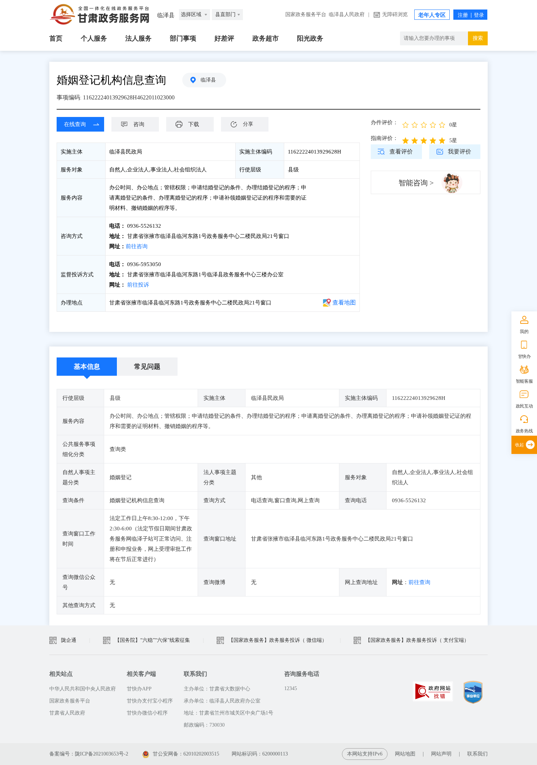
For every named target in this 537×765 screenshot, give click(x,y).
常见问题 (147, 366)
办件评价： (384, 122)
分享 (248, 124)
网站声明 (441, 754)
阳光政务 (310, 38)
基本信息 (87, 366)
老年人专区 (432, 15)
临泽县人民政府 (347, 14)
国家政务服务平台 (305, 14)
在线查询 (75, 124)
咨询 (138, 124)
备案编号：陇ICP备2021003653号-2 (88, 754)
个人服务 (94, 38)
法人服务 (138, 38)
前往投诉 (138, 285)
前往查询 (419, 582)
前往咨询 (137, 246)
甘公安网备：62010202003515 (186, 754)
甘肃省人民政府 (67, 713)
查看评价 (401, 151)
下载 (193, 124)
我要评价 (459, 151)
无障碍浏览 (395, 14)
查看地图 (344, 302)
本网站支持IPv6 (364, 754)
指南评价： (384, 138)
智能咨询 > (416, 183)
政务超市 (265, 38)
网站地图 (405, 754)
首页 (55, 38)
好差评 (224, 38)
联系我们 (477, 754)
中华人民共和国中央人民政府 (82, 689)
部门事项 (183, 38)
